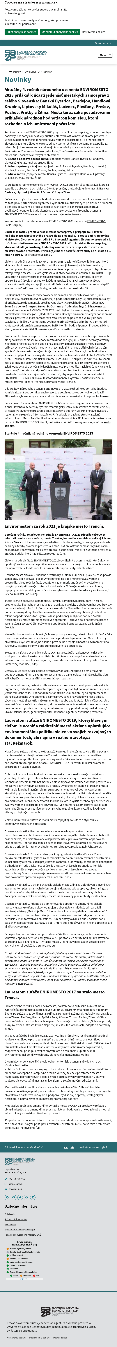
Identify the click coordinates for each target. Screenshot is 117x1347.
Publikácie (10, 1214)
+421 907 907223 (17, 1178)
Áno (66, 1147)
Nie (73, 1147)
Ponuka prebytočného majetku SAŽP (23, 1234)
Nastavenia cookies (93, 31)
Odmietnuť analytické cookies (60, 32)
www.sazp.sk (15, 1188)
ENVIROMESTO (32, 71)
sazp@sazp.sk (16, 1183)
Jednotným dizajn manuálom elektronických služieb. (64, 1327)
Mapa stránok (60, 1337)
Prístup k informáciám (16, 1219)
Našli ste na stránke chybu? (93, 1147)
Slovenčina (101, 43)
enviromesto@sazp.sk (38, 254)
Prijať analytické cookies (21, 32)
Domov (17, 71)
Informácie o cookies (40, 1337)
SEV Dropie (10, 1224)
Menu (103, 55)
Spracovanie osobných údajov (20, 1229)
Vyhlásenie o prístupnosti (22, 1330)
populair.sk (24, 1279)
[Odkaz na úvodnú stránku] (27, 55)
